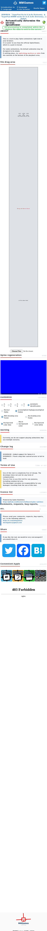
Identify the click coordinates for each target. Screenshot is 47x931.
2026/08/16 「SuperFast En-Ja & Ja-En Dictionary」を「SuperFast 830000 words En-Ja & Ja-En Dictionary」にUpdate (23, 17)
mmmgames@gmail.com (12, 522)
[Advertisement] (23, 683)
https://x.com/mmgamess (12, 520)
